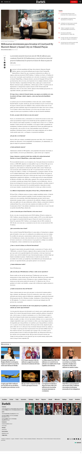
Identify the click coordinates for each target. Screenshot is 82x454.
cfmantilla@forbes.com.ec (14, 413)
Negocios (43, 399)
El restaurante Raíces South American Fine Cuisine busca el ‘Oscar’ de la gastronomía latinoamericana (68, 14)
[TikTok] (80, 439)
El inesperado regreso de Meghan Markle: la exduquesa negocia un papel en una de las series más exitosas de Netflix (10, 363)
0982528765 (4, 429)
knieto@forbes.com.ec (6, 416)
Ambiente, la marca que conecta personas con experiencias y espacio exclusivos (69, 24)
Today (17, 399)
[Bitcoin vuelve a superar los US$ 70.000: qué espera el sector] (31, 376)
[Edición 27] (67, 409)
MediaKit (17, 438)
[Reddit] (4, 65)
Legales (12, 438)
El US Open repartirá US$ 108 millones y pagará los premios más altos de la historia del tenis (31, 362)
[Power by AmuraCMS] (78, 442)
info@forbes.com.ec (5, 433)
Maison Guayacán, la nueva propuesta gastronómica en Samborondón (68, 28)
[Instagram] (72, 439)
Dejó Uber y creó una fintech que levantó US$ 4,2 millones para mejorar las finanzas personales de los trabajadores (71, 386)
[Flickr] (78, 439)
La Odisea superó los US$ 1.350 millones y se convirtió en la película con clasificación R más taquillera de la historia (51, 363)
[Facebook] (4, 62)
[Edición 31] (29, 409)
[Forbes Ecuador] (41, 2)
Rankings (64, 399)
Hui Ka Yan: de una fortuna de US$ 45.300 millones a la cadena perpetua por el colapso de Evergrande (69, 43)
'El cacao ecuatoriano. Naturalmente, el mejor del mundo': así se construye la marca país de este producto (69, 33)
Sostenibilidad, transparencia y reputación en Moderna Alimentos (68, 19)
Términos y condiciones (5, 438)
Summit (71, 399)
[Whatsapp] (4, 58)
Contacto (21, 438)
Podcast (11, 399)
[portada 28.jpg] (57, 409)
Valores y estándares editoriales (30, 438)
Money (37, 399)
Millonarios (57, 399)
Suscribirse (73, 1)
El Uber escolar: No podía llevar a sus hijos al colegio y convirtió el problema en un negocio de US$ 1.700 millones (69, 38)
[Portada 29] (48, 409)
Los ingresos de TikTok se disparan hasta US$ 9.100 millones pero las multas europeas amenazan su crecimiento (49, 387)
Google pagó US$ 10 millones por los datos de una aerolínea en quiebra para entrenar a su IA (10, 385)
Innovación (23, 399)
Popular (61, 10)
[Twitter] (4, 60)
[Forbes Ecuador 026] (76, 409)
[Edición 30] (39, 409)
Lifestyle (50, 399)
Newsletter (77, 399)
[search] (80, 2)
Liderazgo (31, 399)
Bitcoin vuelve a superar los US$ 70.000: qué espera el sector (31, 384)
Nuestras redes (40, 438)
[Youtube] (74, 439)
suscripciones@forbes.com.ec (7, 423)
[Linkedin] (4, 67)
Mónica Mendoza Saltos (6, 49)
